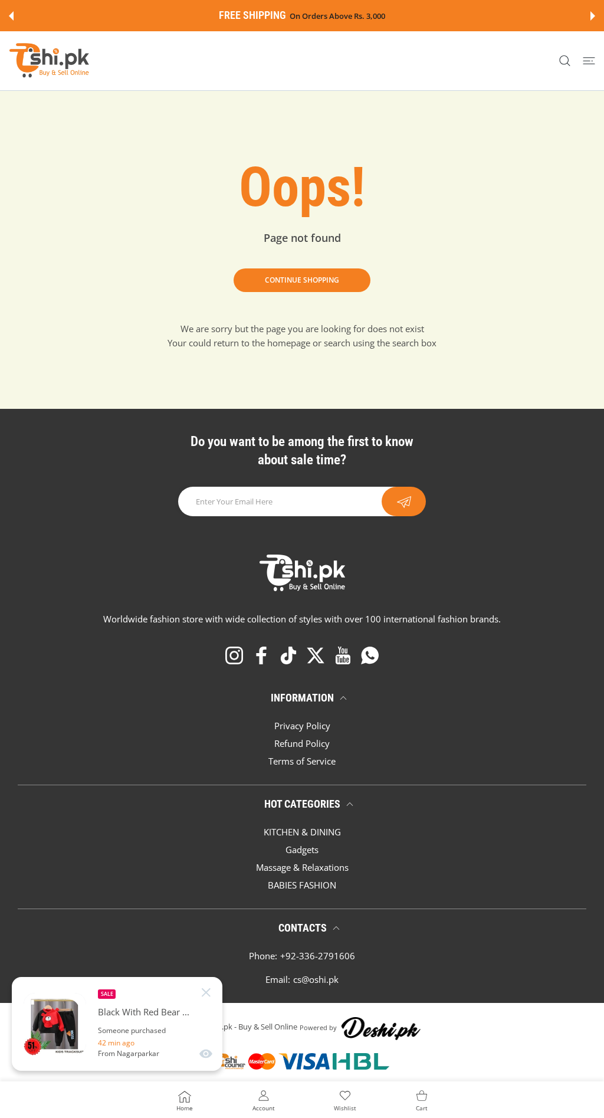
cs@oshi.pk (316, 979)
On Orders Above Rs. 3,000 (337, 16)
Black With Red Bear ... (143, 1012)
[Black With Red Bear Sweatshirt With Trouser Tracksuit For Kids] (55, 1024)
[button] (11, 16)
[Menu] (589, 61)
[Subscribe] (404, 501)
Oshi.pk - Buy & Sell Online (251, 1027)
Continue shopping (302, 280)
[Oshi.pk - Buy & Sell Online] (50, 60)
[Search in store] (565, 61)
